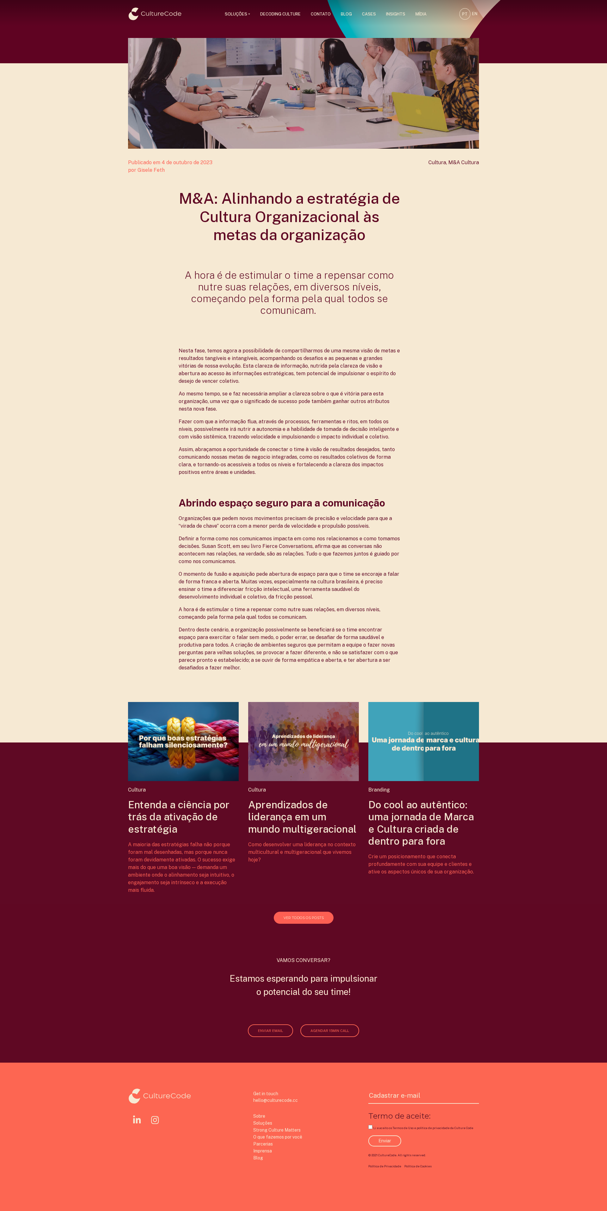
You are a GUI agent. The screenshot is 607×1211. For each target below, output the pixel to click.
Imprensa (262, 1150)
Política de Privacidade (384, 1166)
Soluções (236, 14)
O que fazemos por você (277, 1137)
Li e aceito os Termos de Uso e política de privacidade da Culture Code (423, 1128)
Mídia (420, 14)
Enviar (384, 1140)
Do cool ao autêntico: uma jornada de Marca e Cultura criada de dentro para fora (421, 823)
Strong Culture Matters (277, 1130)
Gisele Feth (151, 170)
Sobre (259, 1116)
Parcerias (263, 1143)
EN (474, 13)
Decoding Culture (280, 14)
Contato (321, 14)
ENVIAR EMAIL (270, 1030)
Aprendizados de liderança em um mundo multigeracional (302, 817)
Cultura (437, 162)
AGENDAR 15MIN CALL (329, 1030)
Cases (369, 14)
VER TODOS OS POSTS (304, 918)
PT (465, 14)
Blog (346, 14)
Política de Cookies (418, 1166)
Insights (395, 14)
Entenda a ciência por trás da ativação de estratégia (179, 817)
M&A (454, 162)
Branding (379, 790)
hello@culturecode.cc (275, 1100)
